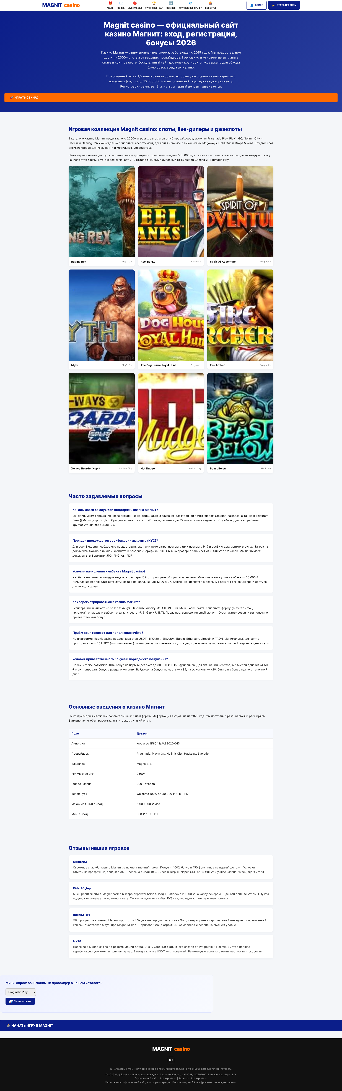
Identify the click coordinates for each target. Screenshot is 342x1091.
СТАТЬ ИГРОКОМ (284, 5)
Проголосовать (20, 1001)
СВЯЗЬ (121, 5)
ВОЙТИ (256, 5)
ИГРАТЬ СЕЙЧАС (24, 97)
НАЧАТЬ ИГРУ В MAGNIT (29, 1025)
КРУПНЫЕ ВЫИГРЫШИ (190, 5)
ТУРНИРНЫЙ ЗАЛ (154, 5)
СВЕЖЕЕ (170, 5)
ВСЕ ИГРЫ (210, 5)
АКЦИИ (110, 5)
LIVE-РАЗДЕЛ (135, 5)
